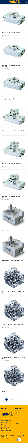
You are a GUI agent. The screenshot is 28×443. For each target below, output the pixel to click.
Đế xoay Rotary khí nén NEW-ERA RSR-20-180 (13, 229)
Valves (17, 421)
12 (18, 399)
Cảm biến (18, 412)
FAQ (16, 435)
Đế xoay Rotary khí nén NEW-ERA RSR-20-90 (12, 260)
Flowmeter (18, 414)
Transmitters (18, 416)
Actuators (18, 423)
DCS (17, 419)
